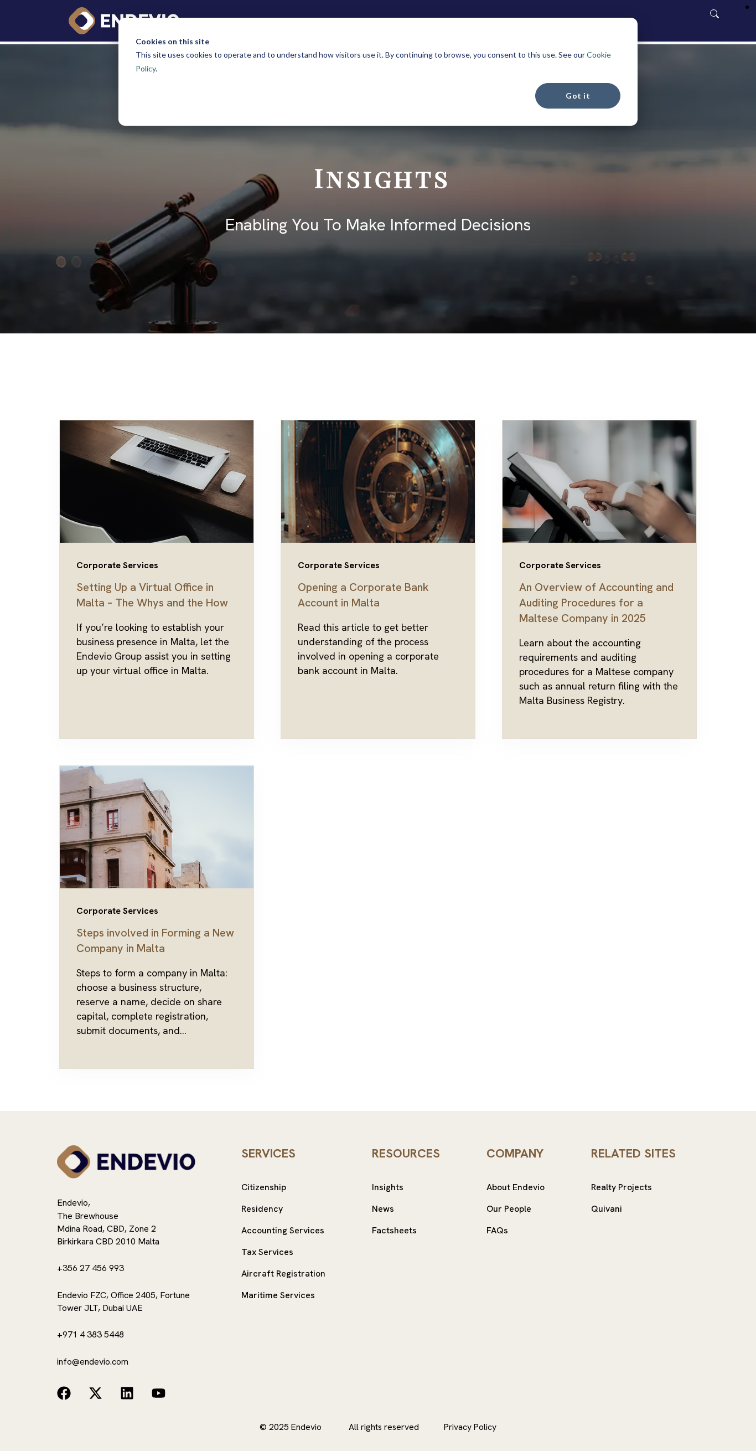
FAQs (497, 1230)
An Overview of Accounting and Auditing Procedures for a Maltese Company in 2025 (596, 602)
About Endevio (515, 1187)
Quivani (606, 1208)
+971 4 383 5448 (90, 1334)
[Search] (714, 12)
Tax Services (267, 1252)
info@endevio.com (92, 1361)
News (383, 1208)
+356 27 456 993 (90, 1268)
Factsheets (394, 1230)
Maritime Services (278, 1295)
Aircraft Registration (283, 1273)
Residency (262, 1208)
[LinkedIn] (127, 1393)
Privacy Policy (470, 1427)
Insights (387, 1187)
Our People (508, 1208)
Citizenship (263, 1187)
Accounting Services (282, 1230)
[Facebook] (64, 1393)
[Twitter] (95, 1393)
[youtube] (158, 1393)
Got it (578, 95)
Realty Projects (621, 1187)
